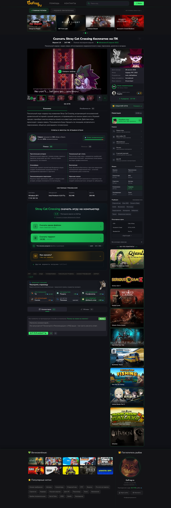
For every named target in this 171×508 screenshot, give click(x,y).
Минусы (86, 146)
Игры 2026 (125, 203)
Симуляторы (59, 487)
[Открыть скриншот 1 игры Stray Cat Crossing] (41, 98)
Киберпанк (135, 210)
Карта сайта (124, 493)
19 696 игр (139, 113)
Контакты (70, 3)
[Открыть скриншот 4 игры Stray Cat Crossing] (70, 98)
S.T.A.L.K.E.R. (131, 227)
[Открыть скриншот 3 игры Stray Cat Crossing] (61, 98)
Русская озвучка (55, 492)
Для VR (66, 492)
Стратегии (33, 492)
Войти (140, 3)
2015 (135, 72)
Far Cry (130, 231)
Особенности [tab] (86, 108)
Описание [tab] (47, 108)
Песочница (76, 492)
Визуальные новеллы (124, 214)
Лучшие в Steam (134, 203)
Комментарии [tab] (47, 309)
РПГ (132, 72)
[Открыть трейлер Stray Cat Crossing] (31, 98)
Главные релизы (39, 10)
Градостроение (116, 210)
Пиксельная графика (66, 274)
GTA (114, 223)
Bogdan (119, 94)
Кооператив (126, 210)
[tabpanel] (67, 119)
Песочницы (130, 207)
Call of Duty (131, 223)
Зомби (114, 207)
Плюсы (47, 146)
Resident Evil (116, 231)
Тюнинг (114, 214)
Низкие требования (84, 274)
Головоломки (51, 274)
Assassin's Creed (117, 227)
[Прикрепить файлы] (51, 333)
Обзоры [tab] (87, 309)
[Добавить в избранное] (141, 38)
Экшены (89, 487)
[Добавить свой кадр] (105, 98)
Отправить (38, 333)
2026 (62, 496)
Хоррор (127, 72)
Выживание (121, 207)
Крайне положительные (37, 496)
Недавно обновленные (64, 10)
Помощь (54, 3)
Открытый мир (116, 203)
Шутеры (49, 487)
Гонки (86, 492)
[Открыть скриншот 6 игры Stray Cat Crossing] (90, 98)
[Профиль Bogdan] (114, 93)
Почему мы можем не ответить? (77, 319)
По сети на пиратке (102, 487)
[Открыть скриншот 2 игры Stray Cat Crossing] (51, 98)
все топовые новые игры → (134, 10)
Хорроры (43, 492)
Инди (41, 274)
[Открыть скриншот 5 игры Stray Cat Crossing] (80, 98)
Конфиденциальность (130, 497)
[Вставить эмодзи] (55, 333)
